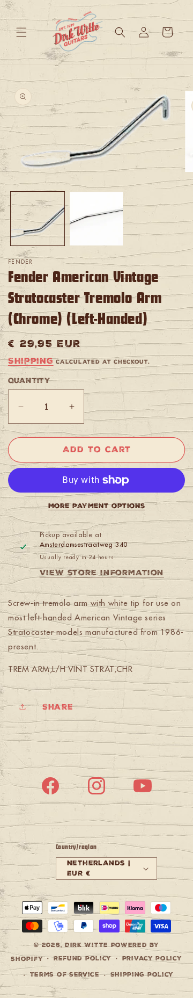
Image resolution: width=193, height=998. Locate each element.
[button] (21, 32)
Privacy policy (152, 958)
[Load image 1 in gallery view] (37, 218)
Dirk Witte (86, 945)
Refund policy (83, 958)
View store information (102, 572)
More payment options (96, 506)
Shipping (31, 360)
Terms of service (65, 975)
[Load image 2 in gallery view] (96, 218)
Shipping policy (142, 975)
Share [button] (57, 707)
